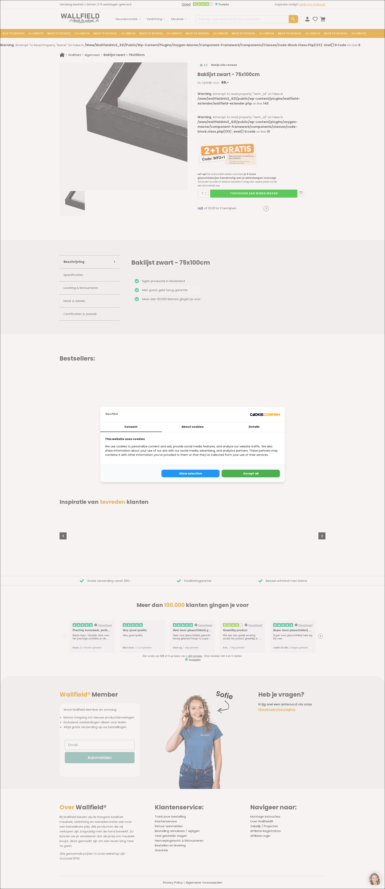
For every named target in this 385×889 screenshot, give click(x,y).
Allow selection (190, 473)
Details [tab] (254, 427)
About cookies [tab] (192, 427)
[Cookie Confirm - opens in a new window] (265, 414)
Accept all (250, 473)
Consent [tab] (131, 427)
